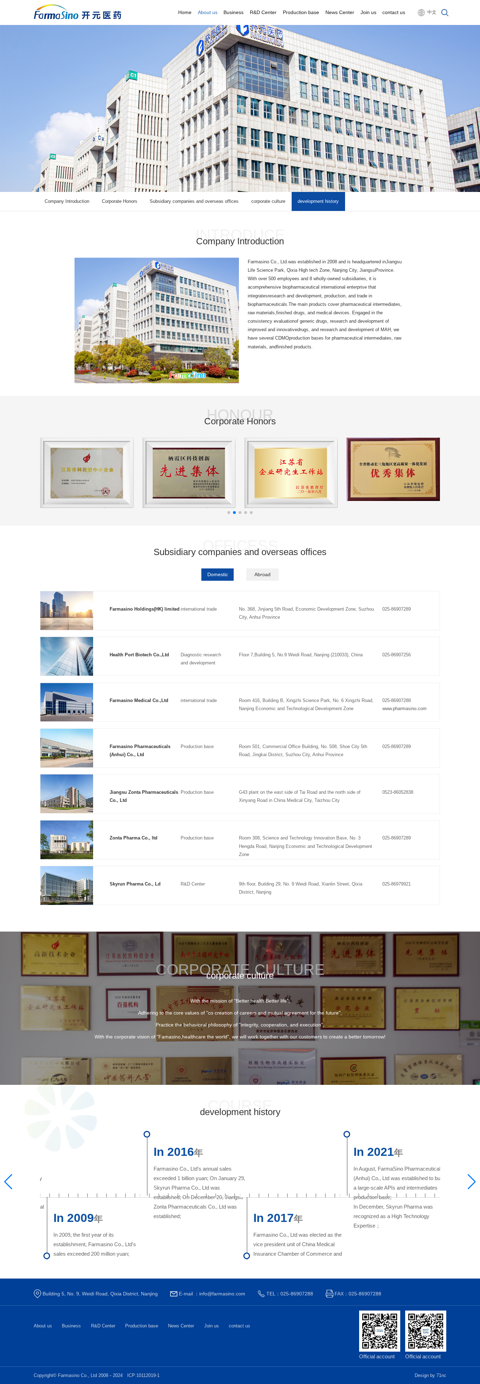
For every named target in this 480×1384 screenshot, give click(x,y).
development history (318, 201)
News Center (339, 12)
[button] (228, 512)
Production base (301, 12)
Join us (368, 12)
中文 (431, 12)
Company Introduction (67, 201)
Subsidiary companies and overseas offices (194, 201)
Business (233, 12)
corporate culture (268, 201)
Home (185, 12)
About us (208, 12)
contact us (393, 12)
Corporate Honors (119, 201)
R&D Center (263, 12)
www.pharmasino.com (404, 708)
